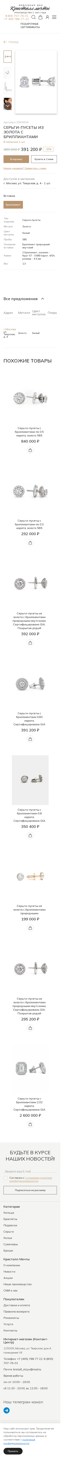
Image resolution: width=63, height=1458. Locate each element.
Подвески (10, 1225)
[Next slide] (8, 106)
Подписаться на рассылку (30, 1190)
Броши (8, 1250)
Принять (13, 1451)
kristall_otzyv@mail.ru (27, 1369)
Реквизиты (11, 1318)
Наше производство (18, 1284)
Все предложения (21, 298)
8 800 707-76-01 (17, 16)
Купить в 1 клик (44, 159)
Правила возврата (16, 1311)
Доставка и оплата (17, 1305)
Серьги (9, 1231)
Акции (8, 1278)
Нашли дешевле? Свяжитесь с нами (25, 168)
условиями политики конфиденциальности (30, 1179)
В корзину (16, 159)
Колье (8, 1238)
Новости (9, 1271)
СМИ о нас (11, 1290)
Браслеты (10, 1219)
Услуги (8, 1324)
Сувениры (11, 1244)
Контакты (10, 1330)
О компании (12, 1265)
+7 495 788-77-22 (16, 19)
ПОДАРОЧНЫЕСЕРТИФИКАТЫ (30, 25)
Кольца (9, 1212)
